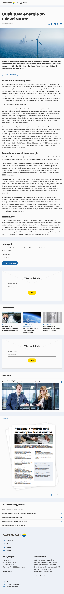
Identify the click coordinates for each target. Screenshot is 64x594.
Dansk (9, 547)
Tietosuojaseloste (13, 582)
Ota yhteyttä (7, 571)
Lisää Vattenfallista (40, 576)
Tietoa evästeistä (13, 584)
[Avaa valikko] (61, 2)
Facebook (52, 24)
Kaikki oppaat (58, 495)
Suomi (9, 544)
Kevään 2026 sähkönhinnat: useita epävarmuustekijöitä (10, 328)
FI (2, 10)
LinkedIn (55, 24)
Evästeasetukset (12, 586)
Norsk (9, 550)
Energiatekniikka (47, 324)
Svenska (10, 541)
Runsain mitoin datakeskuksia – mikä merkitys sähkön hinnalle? (51, 329)
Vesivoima (4, 324)
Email (61, 24)
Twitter (58, 24)
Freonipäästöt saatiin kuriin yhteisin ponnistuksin (31, 330)
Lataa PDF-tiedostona (10, 74)
